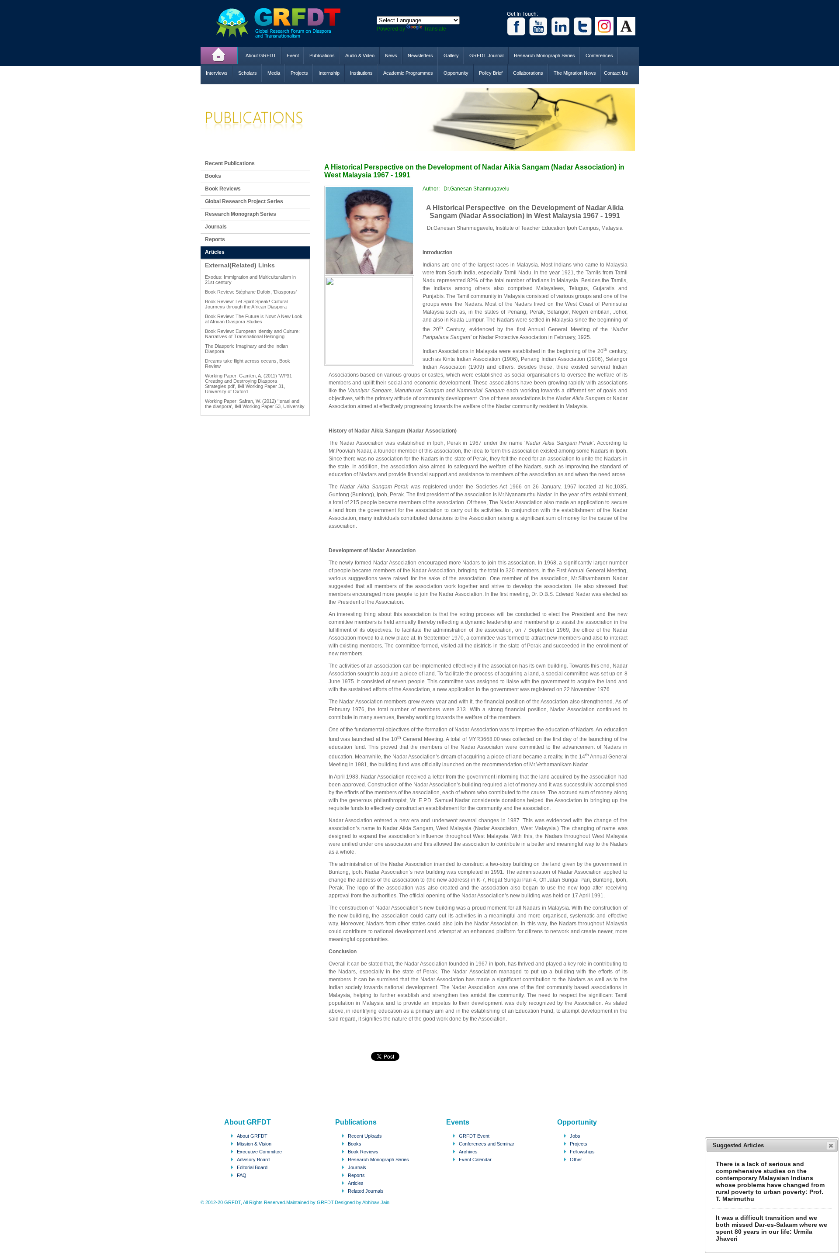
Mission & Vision (254, 1143)
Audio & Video (359, 55)
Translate (435, 29)
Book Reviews (223, 189)
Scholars (247, 73)
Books (213, 176)
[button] (831, 1145)
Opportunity (456, 73)
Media (273, 73)
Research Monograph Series (544, 55)
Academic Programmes (408, 73)
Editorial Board (252, 1167)
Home (219, 55)
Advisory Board (253, 1159)
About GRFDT (261, 55)
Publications (322, 55)
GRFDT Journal (486, 55)
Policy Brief (491, 73)
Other (576, 1159)
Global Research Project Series (244, 201)
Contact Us (616, 73)
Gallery (451, 55)
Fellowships (582, 1151)
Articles (215, 252)
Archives (468, 1151)
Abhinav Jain (375, 1202)
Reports (215, 239)
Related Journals (366, 1191)
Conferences (599, 55)
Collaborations (528, 73)
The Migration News (575, 73)
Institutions (361, 73)
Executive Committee (259, 1151)
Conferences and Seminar (486, 1143)
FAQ (241, 1175)
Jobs (575, 1136)
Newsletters (420, 55)
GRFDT (285, 23)
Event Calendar (475, 1159)
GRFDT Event (474, 1136)
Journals (216, 227)
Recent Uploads (365, 1136)
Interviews (217, 73)
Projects (299, 73)
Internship (329, 73)
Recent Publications (230, 163)
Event (293, 55)
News (391, 55)
